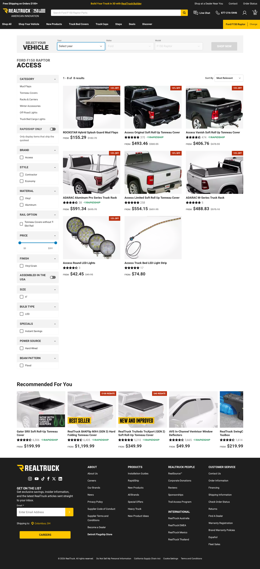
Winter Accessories (30, 106)
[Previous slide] (20, 420)
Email (20, 505)
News (91, 494)
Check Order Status (219, 501)
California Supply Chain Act (147, 558)
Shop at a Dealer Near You (209, 3)
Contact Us (215, 473)
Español (213, 537)
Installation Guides (138, 473)
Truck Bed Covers (79, 24)
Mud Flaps (25, 86)
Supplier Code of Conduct (101, 508)
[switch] (37, 129)
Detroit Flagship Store (100, 534)
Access (29, 157)
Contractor (31, 174)
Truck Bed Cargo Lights (32, 119)
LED (27, 314)
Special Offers (135, 501)
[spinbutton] (24, 248)
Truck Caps (102, 24)
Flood (28, 365)
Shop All (6, 24)
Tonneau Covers (28, 92)
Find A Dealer (216, 516)
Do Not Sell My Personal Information (113, 558)
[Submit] (69, 512)
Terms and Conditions (191, 558)
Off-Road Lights (28, 112)
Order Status (250, 3)
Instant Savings (33, 331)
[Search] (184, 13)
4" (26, 296)
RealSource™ (175, 473)
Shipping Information (220, 494)
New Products (54, 24)
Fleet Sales (214, 544)
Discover (147, 24)
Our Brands (94, 487)
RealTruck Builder (131, 3)
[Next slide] (239, 420)
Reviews (172, 487)
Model (158, 40)
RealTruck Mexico (177, 532)
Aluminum (30, 204)
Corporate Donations (179, 480)
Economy (30, 181)
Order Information (218, 480)
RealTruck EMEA (177, 525)
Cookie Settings (170, 558)
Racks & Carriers (29, 99)
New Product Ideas (138, 516)
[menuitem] (7, 24)
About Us (93, 473)
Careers (92, 480)
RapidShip (133, 480)
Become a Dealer (97, 527)
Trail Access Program (179, 501)
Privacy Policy (95, 501)
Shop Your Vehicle (29, 24)
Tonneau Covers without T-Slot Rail (39, 224)
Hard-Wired (31, 348)
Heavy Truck (134, 508)
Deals (132, 24)
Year (59, 40)
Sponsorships (175, 494)
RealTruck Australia (178, 518)
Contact (233, 3)
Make (108, 40)
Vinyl (27, 198)
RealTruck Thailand (178, 539)
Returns (213, 508)
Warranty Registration (221, 523)
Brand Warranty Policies (222, 530)
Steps (118, 24)
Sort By (209, 78)
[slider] (19, 242)
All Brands (133, 494)
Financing (214, 487)
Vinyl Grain (31, 265)
